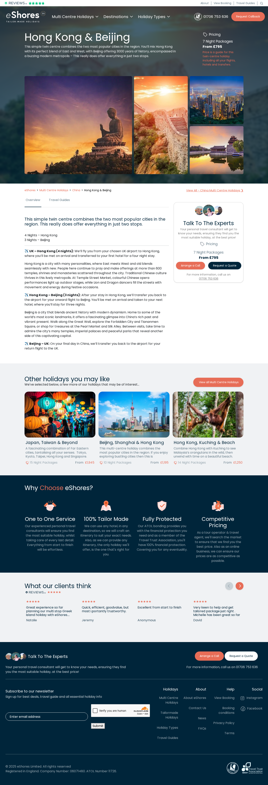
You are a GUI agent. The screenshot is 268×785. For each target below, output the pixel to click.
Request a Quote (224, 265)
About (205, 3)
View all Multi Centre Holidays (218, 382)
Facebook (254, 708)
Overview (33, 200)
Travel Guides (245, 3)
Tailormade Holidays (169, 715)
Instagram (254, 698)
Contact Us (197, 708)
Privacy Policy (223, 723)
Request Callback (248, 16)
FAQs (202, 728)
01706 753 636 (208, 279)
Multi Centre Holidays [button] (73, 16)
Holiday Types (167, 727)
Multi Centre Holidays (168, 700)
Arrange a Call (190, 265)
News (202, 718)
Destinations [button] (115, 16)
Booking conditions (226, 710)
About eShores (194, 698)
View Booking (222, 3)
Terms (229, 733)
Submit (98, 726)
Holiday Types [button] (151, 16)
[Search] (261, 3)
